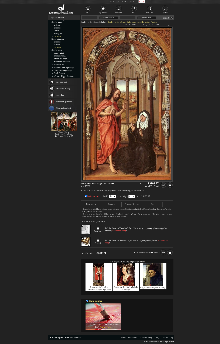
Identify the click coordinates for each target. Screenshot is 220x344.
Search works (108, 18)
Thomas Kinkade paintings (64, 67)
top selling (60, 95)
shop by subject (57, 22)
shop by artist (56, 50)
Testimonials (132, 337)
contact (166, 18)
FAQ (134, 12)
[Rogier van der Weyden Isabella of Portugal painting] (126, 285)
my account (103, 12)
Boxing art (58, 34)
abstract (57, 25)
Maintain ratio (93, 196)
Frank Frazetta (59, 73)
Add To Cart (152, 186)
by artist (165, 12)
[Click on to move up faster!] (64, 20)
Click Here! (105, 327)
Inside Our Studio (128, 2)
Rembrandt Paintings (62, 61)
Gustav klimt (59, 53)
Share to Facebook (63, 108)
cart (87, 12)
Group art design (57, 39)
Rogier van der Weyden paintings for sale (129, 261)
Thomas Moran (60, 56)
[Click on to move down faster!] (64, 77)
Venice (56, 31)
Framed (98, 243)
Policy (157, 337)
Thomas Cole (59, 64)
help (171, 337)
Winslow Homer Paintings (64, 76)
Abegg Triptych (64, 132)
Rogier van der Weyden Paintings (93, 22)
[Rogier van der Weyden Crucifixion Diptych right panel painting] (98, 285)
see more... (58, 36)
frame (123, 337)
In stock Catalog (146, 337)
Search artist (146, 18)
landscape (57, 28)
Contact (165, 337)
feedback (118, 12)
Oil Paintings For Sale (59, 337)
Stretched (97, 231)
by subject (149, 12)
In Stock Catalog (63, 88)
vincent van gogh (60, 59)
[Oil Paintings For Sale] (61, 14)
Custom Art (114, 2)
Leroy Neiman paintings (63, 70)
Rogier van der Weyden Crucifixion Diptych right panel (99, 288)
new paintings (61, 82)
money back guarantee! (64, 102)
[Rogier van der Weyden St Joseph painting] (153, 285)
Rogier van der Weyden (64, 134)
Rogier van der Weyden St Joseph (153, 287)
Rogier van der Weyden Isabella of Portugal (126, 288)
